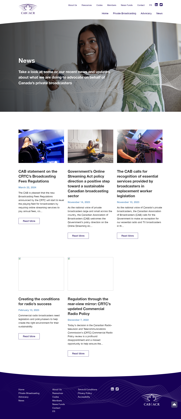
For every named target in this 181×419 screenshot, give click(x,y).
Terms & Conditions (87, 389)
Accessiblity (84, 397)
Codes (99, 5)
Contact (141, 5)
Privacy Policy (85, 393)
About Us (72, 5)
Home (105, 13)
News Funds (127, 5)
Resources (87, 5)
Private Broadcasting (124, 13)
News (159, 13)
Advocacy (146, 13)
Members (111, 5)
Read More (29, 221)
